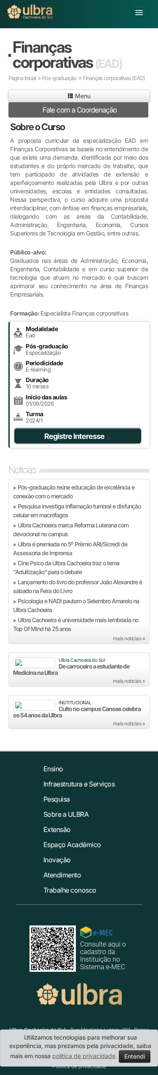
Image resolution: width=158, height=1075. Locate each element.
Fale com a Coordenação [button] (80, 110)
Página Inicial (22, 78)
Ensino (53, 769)
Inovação (57, 860)
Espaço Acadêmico (72, 844)
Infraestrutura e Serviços (79, 784)
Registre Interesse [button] (74, 436)
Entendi (134, 1056)
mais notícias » (129, 638)
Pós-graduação (59, 78)
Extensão (57, 829)
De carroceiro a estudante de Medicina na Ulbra (71, 669)
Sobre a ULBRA (66, 814)
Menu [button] (82, 95)
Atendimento (62, 875)
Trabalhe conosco (69, 890)
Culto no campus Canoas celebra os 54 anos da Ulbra (77, 712)
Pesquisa (56, 799)
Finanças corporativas (67, 54)
